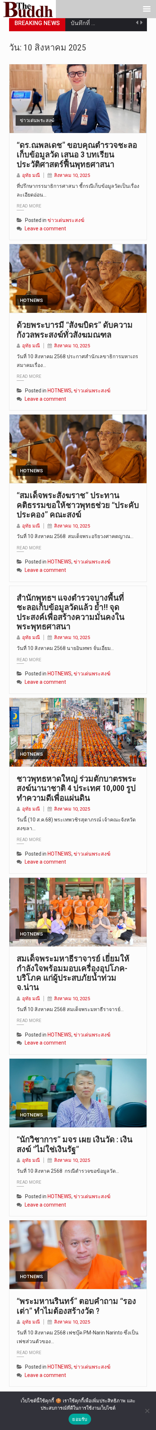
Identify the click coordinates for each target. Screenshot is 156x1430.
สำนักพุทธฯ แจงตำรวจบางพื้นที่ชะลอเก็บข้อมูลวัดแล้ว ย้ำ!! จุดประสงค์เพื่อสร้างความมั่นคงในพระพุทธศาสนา (70, 612)
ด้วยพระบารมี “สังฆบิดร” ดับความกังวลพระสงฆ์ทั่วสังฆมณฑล (75, 329)
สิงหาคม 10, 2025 (72, 175)
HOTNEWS (31, 300)
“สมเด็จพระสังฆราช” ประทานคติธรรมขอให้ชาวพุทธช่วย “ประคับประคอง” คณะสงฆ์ (78, 505)
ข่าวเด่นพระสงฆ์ (37, 120)
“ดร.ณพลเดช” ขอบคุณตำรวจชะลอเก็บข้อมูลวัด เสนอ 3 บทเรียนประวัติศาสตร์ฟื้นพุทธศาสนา (77, 155)
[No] (147, 1410)
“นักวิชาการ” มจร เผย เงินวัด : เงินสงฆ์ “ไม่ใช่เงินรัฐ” (74, 1144)
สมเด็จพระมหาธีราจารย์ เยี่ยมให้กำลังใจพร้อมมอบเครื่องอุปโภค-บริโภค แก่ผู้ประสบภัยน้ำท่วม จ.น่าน (73, 973)
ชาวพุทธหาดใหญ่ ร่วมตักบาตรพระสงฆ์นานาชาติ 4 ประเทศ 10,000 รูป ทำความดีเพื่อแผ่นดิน (76, 788)
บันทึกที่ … (83, 23)
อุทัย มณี (31, 175)
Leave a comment (45, 228)
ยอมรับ (79, 1419)
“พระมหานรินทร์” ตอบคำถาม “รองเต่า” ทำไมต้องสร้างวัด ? (76, 1306)
